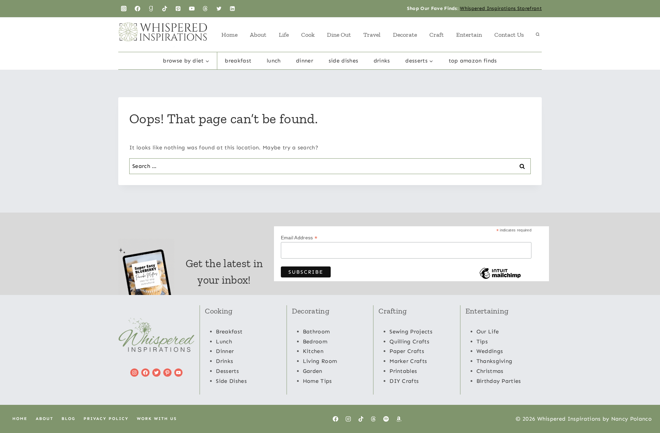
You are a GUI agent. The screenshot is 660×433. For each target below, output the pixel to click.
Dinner (304, 60)
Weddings (489, 351)
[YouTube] (191, 8)
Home (229, 34)
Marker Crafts (408, 361)
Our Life (487, 331)
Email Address (299, 238)
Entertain (469, 34)
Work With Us (157, 418)
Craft (436, 34)
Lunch (274, 60)
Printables (403, 371)
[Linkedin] (232, 8)
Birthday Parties (498, 381)
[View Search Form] (538, 35)
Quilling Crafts (409, 341)
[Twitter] (218, 8)
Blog (68, 418)
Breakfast (238, 60)
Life (284, 34)
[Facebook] (137, 8)
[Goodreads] (150, 8)
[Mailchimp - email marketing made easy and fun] (500, 278)
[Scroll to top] (644, 406)
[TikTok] (164, 8)
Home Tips (317, 381)
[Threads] (205, 8)
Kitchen (313, 351)
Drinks (382, 60)
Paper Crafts (406, 351)
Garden (312, 371)
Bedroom (315, 341)
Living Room (320, 361)
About (258, 34)
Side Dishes (344, 60)
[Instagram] (123, 8)
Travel (372, 34)
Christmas (490, 371)
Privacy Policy (106, 418)
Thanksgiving (494, 361)
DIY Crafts (404, 381)
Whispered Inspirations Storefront (501, 8)
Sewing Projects (410, 331)
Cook (308, 34)
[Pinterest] (178, 8)
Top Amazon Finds (473, 60)
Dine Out (339, 34)
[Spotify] (386, 418)
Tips (482, 341)
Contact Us (509, 34)
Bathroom (316, 331)
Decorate (405, 34)
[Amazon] (398, 418)
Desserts (227, 371)
